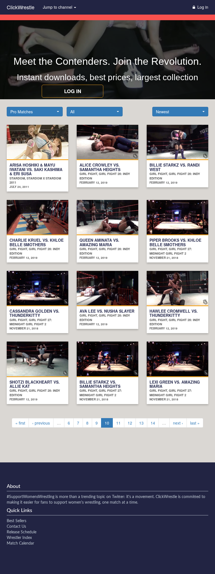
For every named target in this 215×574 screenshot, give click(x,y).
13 (141, 423)
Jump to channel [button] (58, 7)
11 (118, 423)
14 (153, 423)
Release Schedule (21, 532)
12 (130, 423)
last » (195, 423)
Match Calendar (20, 543)
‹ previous (41, 423)
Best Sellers (16, 521)
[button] (35, 111)
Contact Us (16, 527)
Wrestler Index (19, 538)
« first (20, 423)
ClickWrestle (20, 7)
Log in (72, 91)
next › (178, 423)
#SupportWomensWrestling (30, 497)
